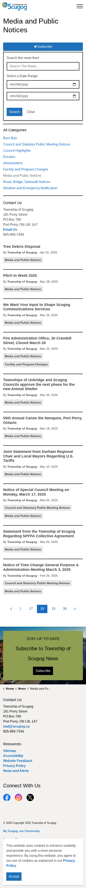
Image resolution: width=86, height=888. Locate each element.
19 (53, 608)
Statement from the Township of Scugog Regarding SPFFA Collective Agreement (39, 533)
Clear (31, 112)
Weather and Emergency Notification (30, 188)
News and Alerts (16, 771)
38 (65, 608)
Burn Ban (10, 138)
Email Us (10, 229)
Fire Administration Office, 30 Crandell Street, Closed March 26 (37, 340)
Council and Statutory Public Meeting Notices (37, 507)
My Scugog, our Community (21, 831)
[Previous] (11, 609)
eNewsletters (13, 163)
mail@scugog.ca (16, 726)
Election (9, 157)
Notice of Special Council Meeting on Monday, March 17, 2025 (36, 492)
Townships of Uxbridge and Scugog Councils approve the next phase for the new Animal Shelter (39, 384)
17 (31, 608)
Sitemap (9, 751)
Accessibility (13, 756)
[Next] (75, 609)
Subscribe (44, 46)
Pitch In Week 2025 (20, 275)
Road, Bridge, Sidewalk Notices (26, 182)
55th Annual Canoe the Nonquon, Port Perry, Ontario (42, 420)
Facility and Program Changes (26, 364)
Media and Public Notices (23, 260)
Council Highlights (16, 150)
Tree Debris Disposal (21, 246)
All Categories (15, 130)
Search (14, 112)
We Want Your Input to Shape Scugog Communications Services (36, 307)
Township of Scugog (22, 252)
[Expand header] (79, 6)
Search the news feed (23, 58)
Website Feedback (17, 761)
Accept (14, 876)
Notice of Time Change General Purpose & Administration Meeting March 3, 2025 (41, 567)
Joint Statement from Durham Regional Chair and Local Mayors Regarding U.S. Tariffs (38, 456)
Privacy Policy (14, 766)
